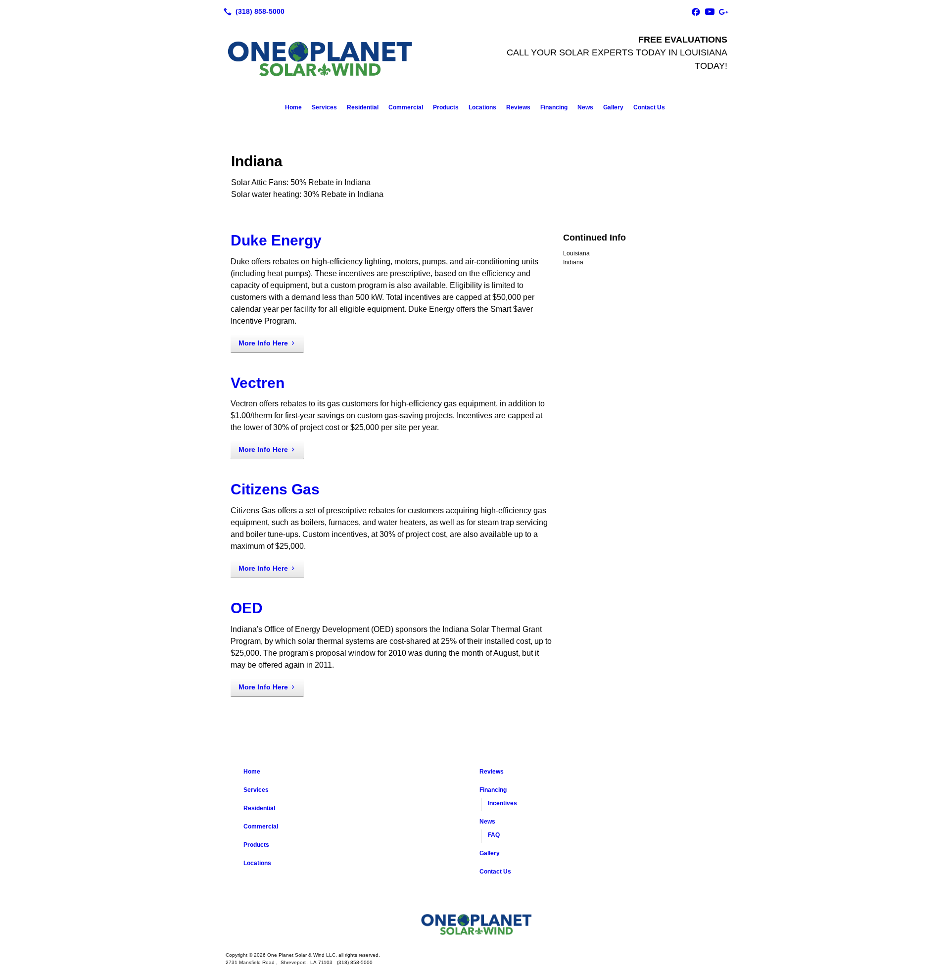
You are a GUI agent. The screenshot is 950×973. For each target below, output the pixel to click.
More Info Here (263, 343)
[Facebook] (696, 11)
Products (446, 107)
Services (324, 107)
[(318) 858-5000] (252, 11)
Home (293, 107)
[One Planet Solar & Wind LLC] (475, 924)
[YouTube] (709, 11)
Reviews (518, 107)
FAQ (494, 834)
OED (247, 608)
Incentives (502, 803)
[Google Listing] (723, 11)
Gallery (613, 107)
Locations (482, 107)
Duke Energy (276, 240)
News (585, 107)
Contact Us (649, 107)
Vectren (258, 383)
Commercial (405, 107)
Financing (554, 107)
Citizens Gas (275, 489)
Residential (363, 107)
